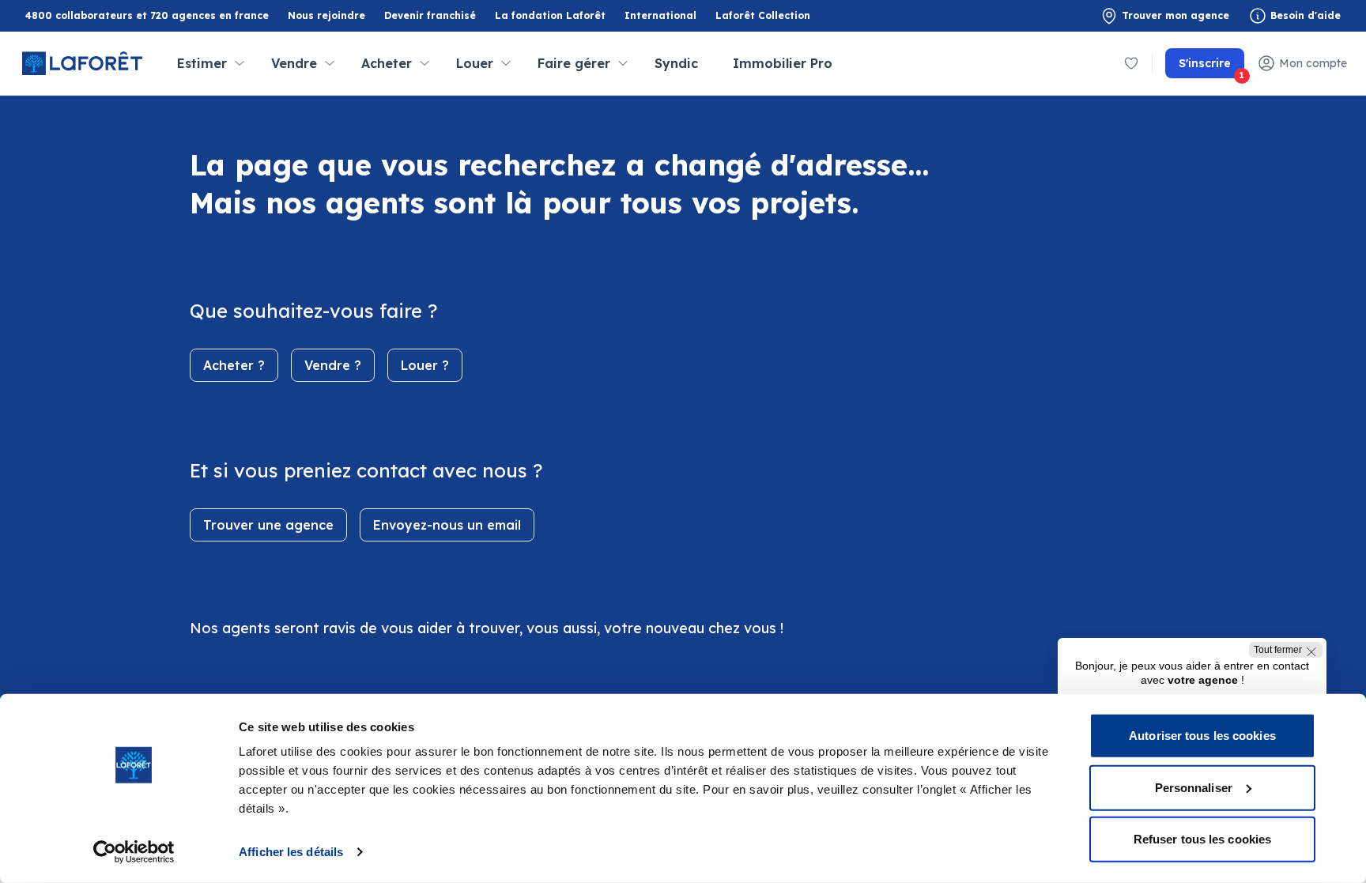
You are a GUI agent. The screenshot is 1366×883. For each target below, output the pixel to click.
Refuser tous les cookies (1202, 839)
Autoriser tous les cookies (1202, 735)
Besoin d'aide (1305, 15)
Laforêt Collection (762, 16)
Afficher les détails (291, 851)
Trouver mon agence (1175, 15)
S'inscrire (1211, 67)
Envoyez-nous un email (447, 525)
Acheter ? (234, 365)
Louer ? (425, 365)
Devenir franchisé (430, 16)
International (660, 15)
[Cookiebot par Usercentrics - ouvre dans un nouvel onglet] (134, 852)
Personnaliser (1193, 787)
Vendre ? (332, 365)
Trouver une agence (268, 525)
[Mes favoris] (1131, 63)
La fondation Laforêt (550, 16)
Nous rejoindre (326, 15)
